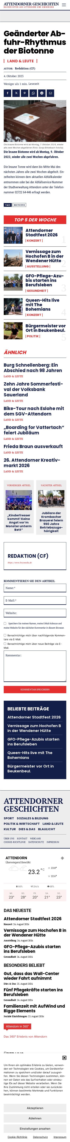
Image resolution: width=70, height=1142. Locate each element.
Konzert (34, 240)
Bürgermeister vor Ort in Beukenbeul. (46, 328)
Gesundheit (36, 290)
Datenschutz (40, 1136)
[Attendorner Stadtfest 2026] (13, 235)
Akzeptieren (35, 1108)
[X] (16, 93)
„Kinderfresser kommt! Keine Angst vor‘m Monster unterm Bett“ (19, 523)
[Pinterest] (24, 93)
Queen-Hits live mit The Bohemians (29, 755)
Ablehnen (35, 1118)
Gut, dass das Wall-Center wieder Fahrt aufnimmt (31, 976)
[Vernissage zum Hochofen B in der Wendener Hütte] (13, 257)
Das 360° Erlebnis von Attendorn (25, 1036)
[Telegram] (42, 93)
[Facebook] (7, 93)
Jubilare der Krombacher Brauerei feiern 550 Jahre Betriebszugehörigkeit (51, 522)
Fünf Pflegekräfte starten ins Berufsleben (33, 992)
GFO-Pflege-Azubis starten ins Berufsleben (45, 280)
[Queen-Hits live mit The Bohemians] (13, 306)
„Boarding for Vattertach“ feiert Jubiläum (34, 430)
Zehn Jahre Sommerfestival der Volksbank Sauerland (33, 389)
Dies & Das (10, 983)
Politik (33, 336)
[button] (64, 1058)
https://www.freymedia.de (20, 562)
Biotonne (19, 205)
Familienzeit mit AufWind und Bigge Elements (34, 1008)
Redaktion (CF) (25, 68)
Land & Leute (13, 376)
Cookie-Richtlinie (17, 1136)
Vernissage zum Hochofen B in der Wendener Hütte (44, 256)
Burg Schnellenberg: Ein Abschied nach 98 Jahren (33, 368)
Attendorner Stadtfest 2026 (42, 233)
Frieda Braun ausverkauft (33, 446)
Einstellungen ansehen (35, 1128)
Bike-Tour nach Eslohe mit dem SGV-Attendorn (34, 411)
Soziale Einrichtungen (15, 1016)
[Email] (50, 93)
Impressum (60, 1136)
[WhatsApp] (33, 93)
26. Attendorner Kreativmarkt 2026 (32, 463)
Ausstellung (38, 266)
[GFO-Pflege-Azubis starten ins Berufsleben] (13, 282)
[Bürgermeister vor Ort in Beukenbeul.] (13, 330)
